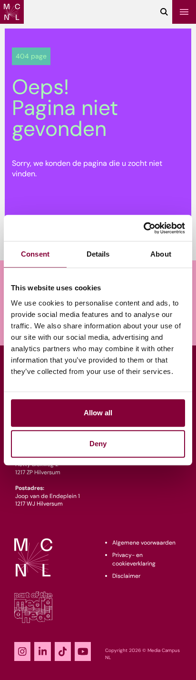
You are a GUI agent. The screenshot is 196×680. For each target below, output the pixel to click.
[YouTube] (83, 651)
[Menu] (184, 12)
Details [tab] (98, 254)
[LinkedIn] (42, 651)
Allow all (98, 413)
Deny (98, 444)
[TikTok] (63, 651)
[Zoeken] (164, 12)
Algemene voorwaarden (144, 542)
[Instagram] (22, 651)
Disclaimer (126, 576)
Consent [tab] (35, 254)
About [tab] (160, 254)
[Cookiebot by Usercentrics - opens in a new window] (143, 228)
